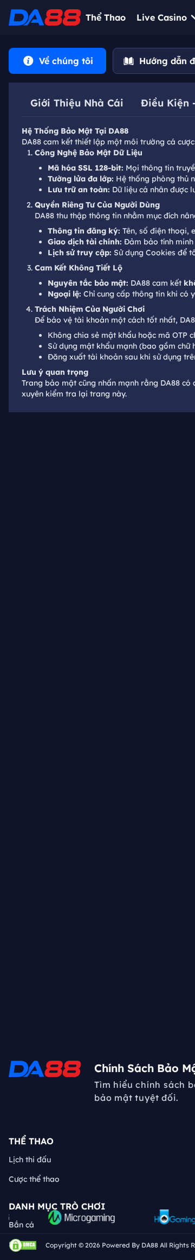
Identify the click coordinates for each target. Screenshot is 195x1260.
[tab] (57, 61)
